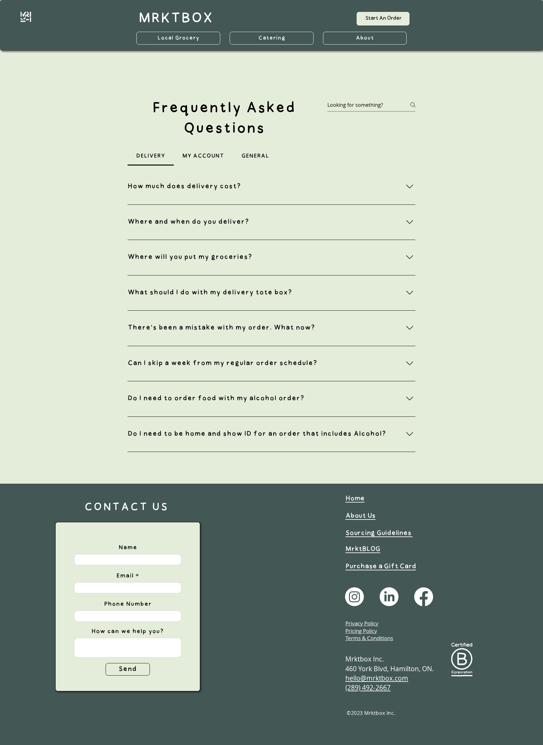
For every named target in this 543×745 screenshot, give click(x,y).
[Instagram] (354, 596)
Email (125, 576)
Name (127, 547)
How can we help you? (127, 631)
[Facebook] (423, 596)
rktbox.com (390, 678)
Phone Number (127, 604)
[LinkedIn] (389, 596)
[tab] (151, 156)
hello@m (359, 678)
